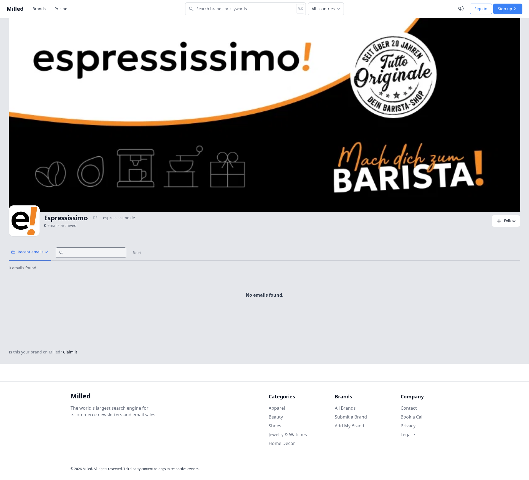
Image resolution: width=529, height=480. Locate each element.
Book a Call (412, 417)
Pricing (61, 8)
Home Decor (282, 443)
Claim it (70, 352)
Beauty (276, 417)
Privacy (408, 426)
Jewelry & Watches (288, 434)
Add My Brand (349, 426)
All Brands (345, 408)
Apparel (277, 408)
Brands (39, 8)
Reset (137, 253)
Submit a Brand (351, 417)
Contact (409, 408)
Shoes (275, 426)
